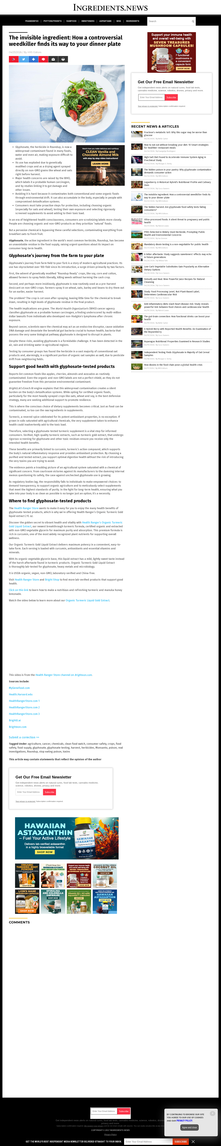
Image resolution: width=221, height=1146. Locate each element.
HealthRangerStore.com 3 (24, 713)
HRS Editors (34, 52)
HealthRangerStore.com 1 (24, 700)
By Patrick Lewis (162, 226)
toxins (66, 751)
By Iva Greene (161, 238)
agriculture (34, 743)
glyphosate (39, 747)
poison (113, 747)
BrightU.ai (15, 720)
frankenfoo (32, 21)
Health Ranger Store (26, 508)
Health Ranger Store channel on (63, 674)
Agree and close (189, 1127)
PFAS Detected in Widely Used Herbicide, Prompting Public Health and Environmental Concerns (174, 233)
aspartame (105, 21)
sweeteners (87, 21)
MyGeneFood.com (19, 687)
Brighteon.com (18, 726)
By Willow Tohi (162, 261)
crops (111, 743)
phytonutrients (52, 21)
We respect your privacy (94, 1126)
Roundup (32, 751)
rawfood (71, 21)
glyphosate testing (58, 747)
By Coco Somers (162, 189)
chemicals (58, 743)
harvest (75, 747)
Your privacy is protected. (26, 801)
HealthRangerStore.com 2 (24, 707)
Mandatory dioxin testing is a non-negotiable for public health (176, 244)
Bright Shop (52, 579)
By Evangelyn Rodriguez (166, 151)
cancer (46, 743)
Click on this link (18, 590)
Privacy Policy (110, 1134)
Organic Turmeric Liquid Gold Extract (87, 600)
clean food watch (75, 743)
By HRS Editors (162, 176)
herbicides (87, 747)
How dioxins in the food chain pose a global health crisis (173, 364)
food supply (24, 747)
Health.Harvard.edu (21, 694)
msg (118, 21)
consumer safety (96, 743)
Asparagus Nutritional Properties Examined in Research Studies (177, 341)
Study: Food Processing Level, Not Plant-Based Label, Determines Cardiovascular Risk (172, 293)
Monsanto (101, 747)
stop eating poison (50, 751)
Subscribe (181, 1141)
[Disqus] (67, 967)
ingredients (132, 21)
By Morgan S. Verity (164, 164)
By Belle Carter (162, 139)
